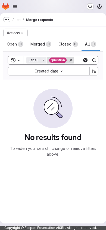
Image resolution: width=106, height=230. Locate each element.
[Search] (94, 60)
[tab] (15, 44)
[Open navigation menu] (15, 6)
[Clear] (85, 60)
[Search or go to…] (90, 6)
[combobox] (48, 71)
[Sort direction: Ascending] (94, 71)
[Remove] (71, 60)
